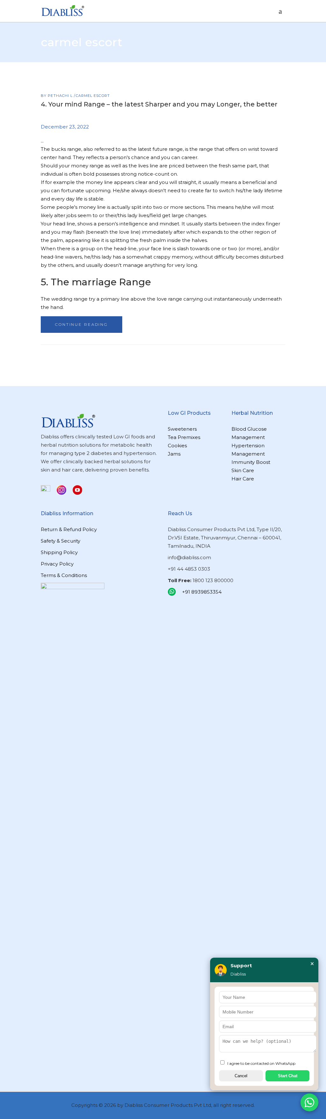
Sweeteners (182, 429)
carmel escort (93, 95)
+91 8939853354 (202, 592)
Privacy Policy (57, 564)
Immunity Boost (250, 462)
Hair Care (242, 479)
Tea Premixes (184, 437)
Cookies (177, 445)
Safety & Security (60, 541)
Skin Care (242, 470)
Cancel (241, 1075)
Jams (174, 454)
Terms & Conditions (64, 575)
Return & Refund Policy (69, 529)
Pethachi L (61, 95)
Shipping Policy (59, 552)
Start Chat (287, 1075)
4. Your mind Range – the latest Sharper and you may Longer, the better (159, 104)
